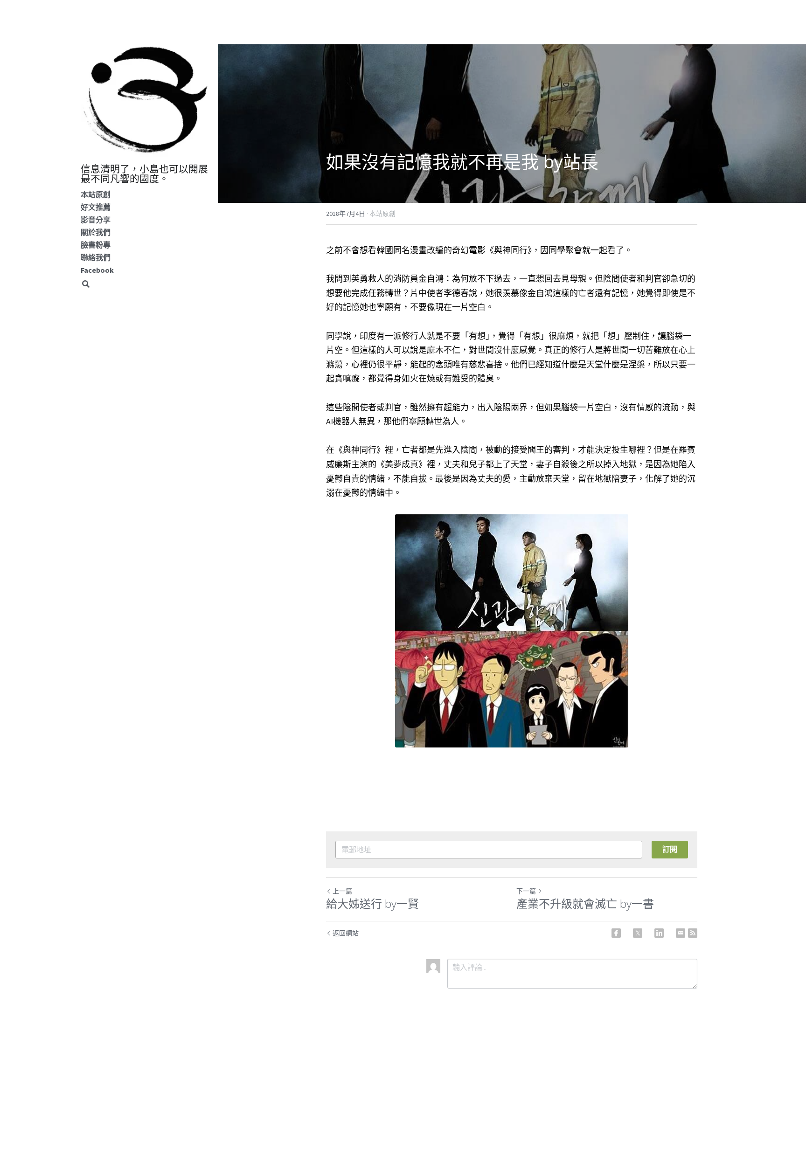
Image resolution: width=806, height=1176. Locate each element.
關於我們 (96, 232)
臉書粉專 (96, 244)
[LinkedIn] (659, 933)
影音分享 (96, 219)
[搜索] (86, 284)
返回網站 (346, 933)
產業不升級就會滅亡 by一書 (585, 904)
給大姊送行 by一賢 (372, 904)
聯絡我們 (96, 257)
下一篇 (526, 891)
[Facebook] (616, 933)
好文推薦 (96, 207)
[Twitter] (637, 933)
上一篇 (342, 891)
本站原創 (96, 194)
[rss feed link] (692, 933)
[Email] (680, 933)
